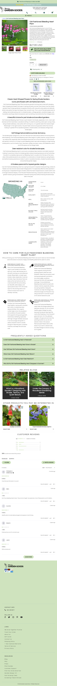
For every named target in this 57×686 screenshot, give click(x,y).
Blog (6, 659)
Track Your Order (10, 632)
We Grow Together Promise (13, 629)
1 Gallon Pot (33, 59)
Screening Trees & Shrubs (13, 677)
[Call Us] (27, 12)
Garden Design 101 (11, 673)
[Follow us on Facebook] (5, 617)
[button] (42, 42)
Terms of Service (10, 646)
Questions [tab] (11, 459)
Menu (29, 15)
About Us (7, 634)
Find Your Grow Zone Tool (13, 670)
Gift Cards (8, 636)
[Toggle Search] (35, 12)
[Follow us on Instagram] (13, 617)
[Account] (44, 12)
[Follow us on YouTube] (21, 617)
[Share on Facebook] (34, 79)
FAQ (6, 661)
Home (4, 18)
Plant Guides (9, 666)
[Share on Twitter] (36, 79)
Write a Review (49, 463)
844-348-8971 (11, 610)
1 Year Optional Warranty (13, 643)
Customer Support (10, 668)
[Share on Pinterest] (38, 79)
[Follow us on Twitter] (9, 617)
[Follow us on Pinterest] (17, 617)
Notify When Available (38, 73)
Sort (43, 467)
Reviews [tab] (4, 459)
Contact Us (8, 639)
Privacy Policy (9, 648)
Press (6, 663)
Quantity (32, 62)
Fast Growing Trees (11, 675)
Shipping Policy (10, 641)
